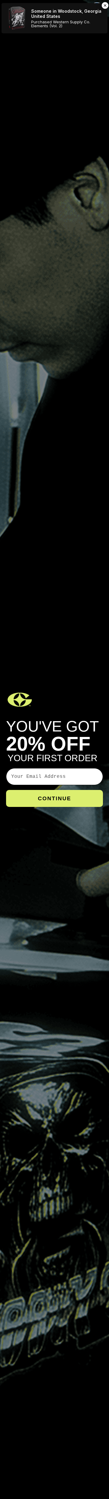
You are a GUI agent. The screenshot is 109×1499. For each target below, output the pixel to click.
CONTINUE (54, 798)
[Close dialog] (97, 9)
